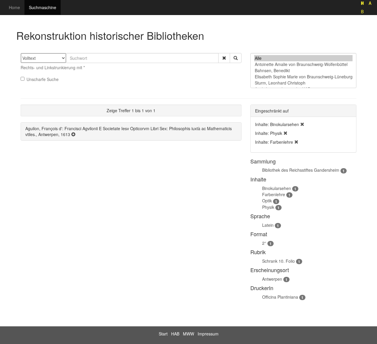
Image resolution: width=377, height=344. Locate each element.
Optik (267, 201)
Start (163, 334)
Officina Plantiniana (280, 297)
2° (264, 243)
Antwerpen (272, 279)
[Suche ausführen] (236, 58)
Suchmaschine (42, 7)
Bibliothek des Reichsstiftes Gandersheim (300, 170)
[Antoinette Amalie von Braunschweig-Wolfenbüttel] (303, 64)
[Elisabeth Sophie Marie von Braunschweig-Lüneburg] (303, 77)
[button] (224, 58)
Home (14, 7)
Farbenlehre (273, 194)
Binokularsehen (276, 188)
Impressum (208, 334)
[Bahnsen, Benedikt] (303, 70)
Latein (268, 225)
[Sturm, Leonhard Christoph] (303, 83)
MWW (188, 334)
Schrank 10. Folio (278, 261)
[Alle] (303, 58)
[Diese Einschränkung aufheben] (302, 124)
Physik (268, 207)
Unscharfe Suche (43, 79)
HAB (175, 334)
